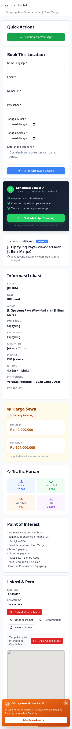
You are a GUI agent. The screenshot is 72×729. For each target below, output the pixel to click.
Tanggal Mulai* (16, 118)
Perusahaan (14, 105)
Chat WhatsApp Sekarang (38, 218)
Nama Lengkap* (17, 63)
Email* (11, 77)
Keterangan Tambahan (20, 146)
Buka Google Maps (50, 640)
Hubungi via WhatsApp (38, 37)
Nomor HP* (14, 91)
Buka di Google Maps (27, 612)
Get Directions (53, 619)
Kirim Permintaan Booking (38, 170)
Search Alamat (23, 627)
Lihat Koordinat (24, 619)
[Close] (65, 702)
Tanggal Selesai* (17, 132)
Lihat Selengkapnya (33, 720)
